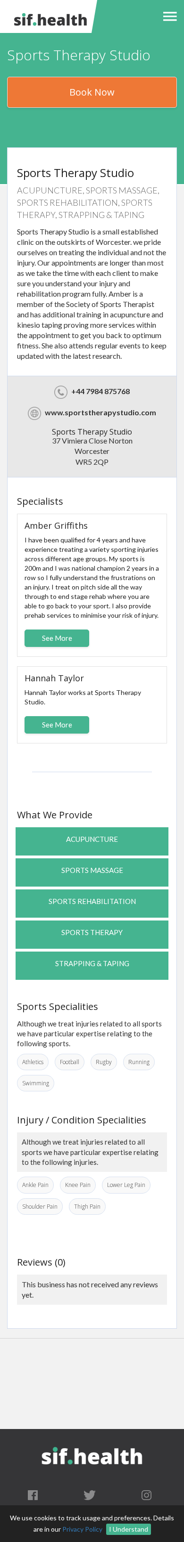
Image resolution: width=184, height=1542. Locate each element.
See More (57, 638)
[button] (168, 16)
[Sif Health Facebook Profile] (33, 1494)
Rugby (104, 1062)
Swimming (35, 1083)
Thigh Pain (87, 1207)
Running (139, 1062)
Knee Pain (78, 1185)
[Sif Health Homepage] (49, 16)
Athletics (32, 1062)
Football (69, 1062)
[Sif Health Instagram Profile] (146, 1494)
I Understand (128, 1529)
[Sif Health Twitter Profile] (90, 1494)
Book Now (92, 92)
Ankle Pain (35, 1185)
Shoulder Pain (40, 1207)
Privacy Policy (82, 1529)
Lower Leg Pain (126, 1185)
